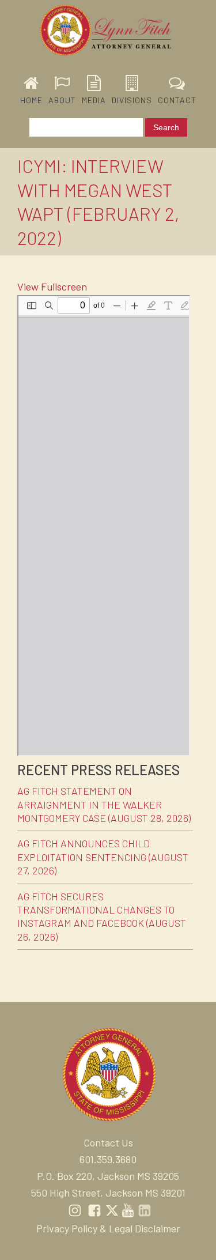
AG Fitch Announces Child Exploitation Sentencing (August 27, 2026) (102, 857)
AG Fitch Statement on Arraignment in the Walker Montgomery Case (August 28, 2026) (104, 804)
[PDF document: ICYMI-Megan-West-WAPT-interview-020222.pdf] (103, 525)
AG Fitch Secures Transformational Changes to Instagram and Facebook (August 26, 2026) (101, 916)
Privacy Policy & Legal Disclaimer (108, 1228)
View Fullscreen (52, 286)
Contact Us (108, 1142)
